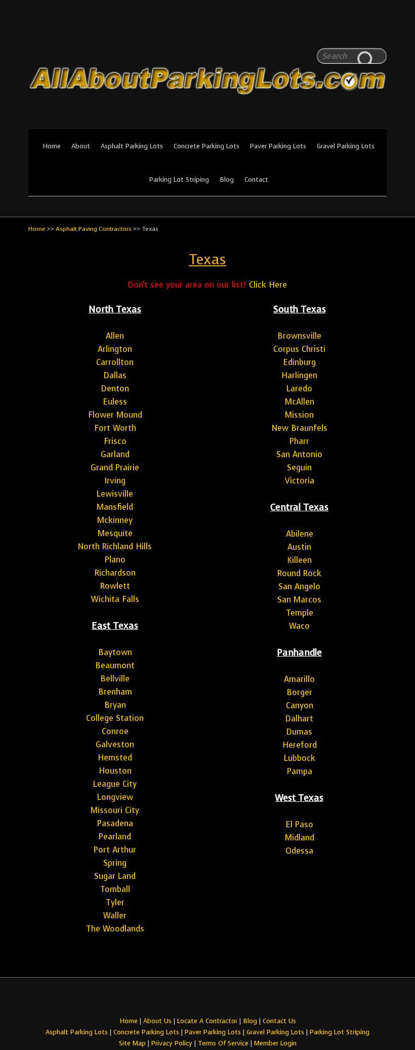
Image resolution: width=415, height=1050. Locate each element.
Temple (299, 613)
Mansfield (115, 507)
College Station (115, 718)
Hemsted (115, 757)
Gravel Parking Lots (346, 146)
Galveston (115, 744)
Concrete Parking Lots (206, 146)
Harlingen (299, 375)
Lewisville (115, 494)
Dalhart (299, 718)
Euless (115, 401)
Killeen (299, 560)
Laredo (299, 388)
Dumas (299, 731)
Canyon (299, 705)
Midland (299, 837)
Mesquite (115, 533)
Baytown (115, 652)
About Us (157, 1021)
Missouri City (115, 810)
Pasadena (115, 823)
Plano (115, 559)
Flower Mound (115, 415)
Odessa (299, 850)
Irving (115, 480)
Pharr (299, 441)
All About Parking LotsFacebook (358, 30)
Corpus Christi (299, 349)
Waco (299, 626)
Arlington (115, 349)
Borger (299, 692)
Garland (115, 454)
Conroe (115, 731)
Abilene (299, 534)
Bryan (115, 705)
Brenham (115, 691)
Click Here (268, 284)
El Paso (299, 824)
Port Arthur (115, 849)
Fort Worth (115, 428)
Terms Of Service (224, 1043)
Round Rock (299, 573)
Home (52, 146)
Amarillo (299, 679)
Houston (115, 770)
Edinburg (299, 362)
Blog (227, 179)
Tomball (115, 889)
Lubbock (299, 758)
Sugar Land (115, 876)
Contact (256, 179)
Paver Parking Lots (278, 146)
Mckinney (115, 520)
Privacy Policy (171, 1043)
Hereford (299, 745)
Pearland (115, 836)
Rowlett (115, 586)
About (80, 146)
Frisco (115, 441)
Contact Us (279, 1021)
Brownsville (299, 336)
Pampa (299, 771)
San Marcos (299, 599)
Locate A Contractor (207, 1021)
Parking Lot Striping (179, 179)
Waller (115, 915)
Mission (299, 415)
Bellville (115, 678)
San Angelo (299, 586)
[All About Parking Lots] (207, 122)
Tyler (115, 902)
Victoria (299, 480)
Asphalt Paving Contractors (94, 229)
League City (115, 784)
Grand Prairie (115, 467)
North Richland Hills (115, 546)
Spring (115, 863)
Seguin (299, 467)
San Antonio (299, 454)
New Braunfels (299, 428)
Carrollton (115, 362)
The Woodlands (115, 928)
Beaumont (115, 665)
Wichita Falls (115, 599)
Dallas (115, 375)
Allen (115, 336)
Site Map (132, 1043)
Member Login (275, 1043)
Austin (299, 547)
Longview (115, 797)
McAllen (299, 401)
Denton (115, 388)
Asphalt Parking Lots (132, 146)
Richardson (115, 573)
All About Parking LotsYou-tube (379, 30)
